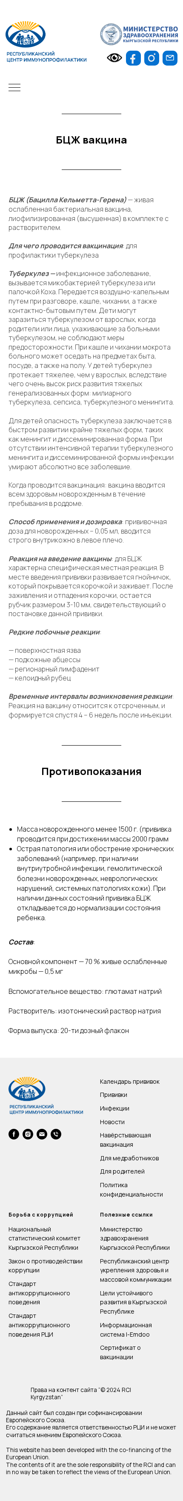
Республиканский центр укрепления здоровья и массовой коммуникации (136, 1270)
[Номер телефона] (56, 1134)
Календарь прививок (130, 1081)
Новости (112, 1122)
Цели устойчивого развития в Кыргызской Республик (133, 1302)
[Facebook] (14, 1134)
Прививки (113, 1095)
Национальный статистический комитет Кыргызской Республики (44, 1238)
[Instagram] (28, 1134)
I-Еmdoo (138, 1334)
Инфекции (114, 1108)
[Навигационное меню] (14, 88)
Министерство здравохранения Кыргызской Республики (135, 1238)
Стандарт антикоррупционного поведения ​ (39, 1293)
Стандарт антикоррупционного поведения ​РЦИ (39, 1325)
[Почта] (42, 1134)
